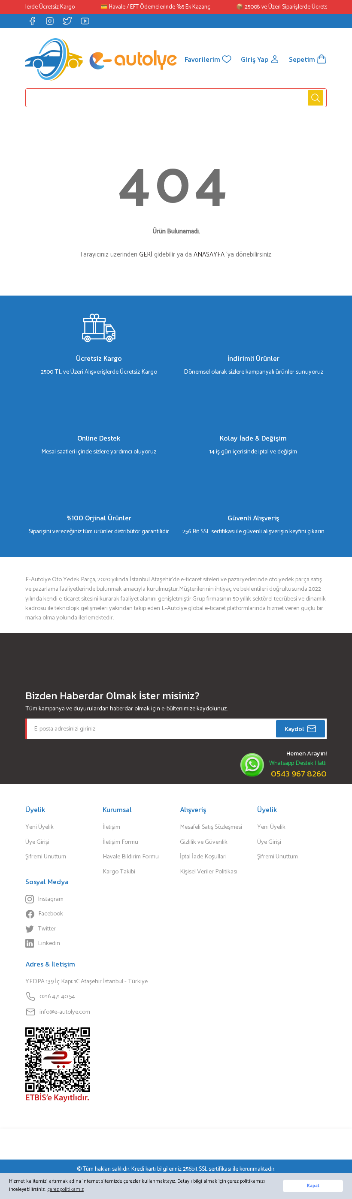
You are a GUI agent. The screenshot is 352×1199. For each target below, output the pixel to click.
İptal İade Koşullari (203, 856)
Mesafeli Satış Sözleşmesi (211, 827)
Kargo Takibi (119, 871)
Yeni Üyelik (39, 827)
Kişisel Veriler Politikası (208, 871)
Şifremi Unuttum (45, 856)
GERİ (145, 254)
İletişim (111, 827)
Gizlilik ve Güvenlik (204, 842)
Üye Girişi (37, 842)
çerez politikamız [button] (66, 1189)
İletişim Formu (120, 842)
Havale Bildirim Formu (131, 856)
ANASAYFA (209, 254)
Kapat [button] (313, 1186)
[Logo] (101, 59)
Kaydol (294, 729)
